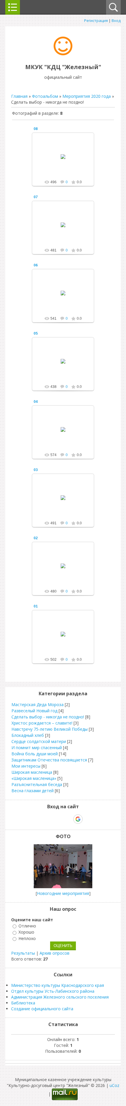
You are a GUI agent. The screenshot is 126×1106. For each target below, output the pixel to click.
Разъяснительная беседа (36, 784)
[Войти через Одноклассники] (88, 819)
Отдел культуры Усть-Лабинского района (52, 991)
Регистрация (96, 20)
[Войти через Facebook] (57, 819)
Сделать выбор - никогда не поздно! (47, 717)
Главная (19, 96)
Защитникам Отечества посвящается (49, 760)
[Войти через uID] (37, 819)
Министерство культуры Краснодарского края (57, 985)
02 (36, 538)
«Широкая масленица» (33, 778)
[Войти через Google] (78, 819)
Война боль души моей (34, 753)
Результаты (23, 953)
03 (36, 470)
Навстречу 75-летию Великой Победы (49, 729)
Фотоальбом (45, 96)
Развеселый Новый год (34, 710)
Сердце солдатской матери (38, 741)
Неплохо (27, 938)
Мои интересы (25, 766)
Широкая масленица (31, 772)
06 (36, 265)
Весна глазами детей (32, 790)
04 (36, 402)
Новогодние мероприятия (63, 893)
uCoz (114, 1085)
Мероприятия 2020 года (86, 96)
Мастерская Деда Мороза (37, 704)
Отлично (27, 926)
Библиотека (23, 1003)
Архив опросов (54, 953)
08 (36, 129)
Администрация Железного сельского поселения (60, 997)
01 (36, 606)
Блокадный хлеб (27, 735)
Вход (116, 20)
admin (66, 161)
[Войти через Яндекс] (67, 819)
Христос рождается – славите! (41, 723)
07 (36, 197)
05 (36, 333)
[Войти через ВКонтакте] (47, 819)
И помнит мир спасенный (36, 747)
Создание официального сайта (42, 1008)
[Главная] (63, 54)
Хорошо (26, 932)
